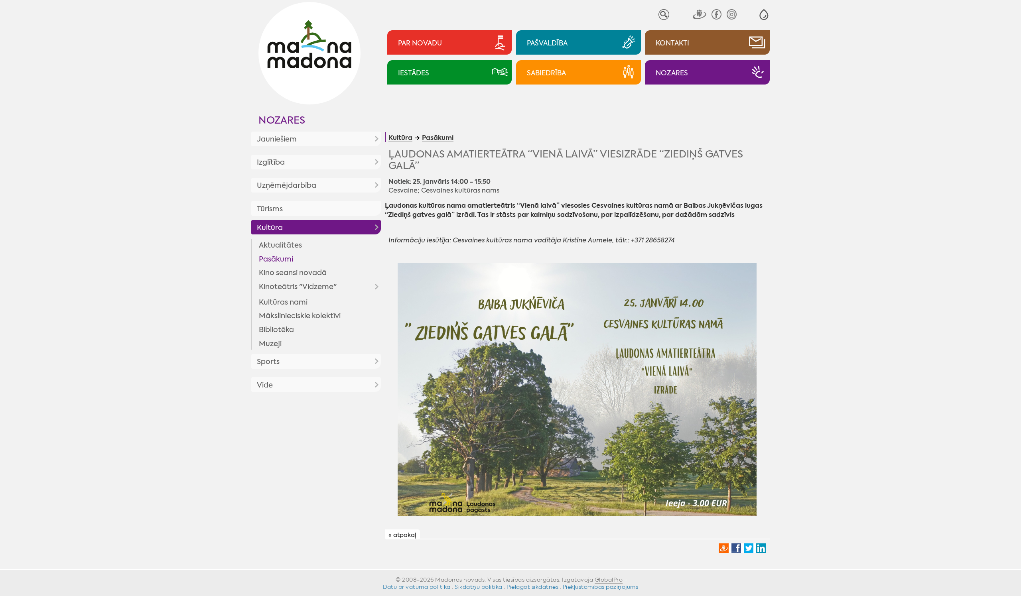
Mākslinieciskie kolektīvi (300, 316)
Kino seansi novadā (293, 272)
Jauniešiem (277, 139)
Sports (268, 361)
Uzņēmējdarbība (286, 185)
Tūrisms (270, 209)
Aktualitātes (280, 245)
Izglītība (271, 162)
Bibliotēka (276, 329)
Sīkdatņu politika (479, 586)
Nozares (281, 120)
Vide (265, 385)
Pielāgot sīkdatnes (532, 586)
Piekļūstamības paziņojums (601, 586)
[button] (764, 14)
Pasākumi (276, 259)
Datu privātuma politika (417, 586)
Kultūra (270, 227)
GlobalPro (609, 579)
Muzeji (270, 343)
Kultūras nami (283, 302)
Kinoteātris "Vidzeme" (298, 286)
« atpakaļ (402, 535)
